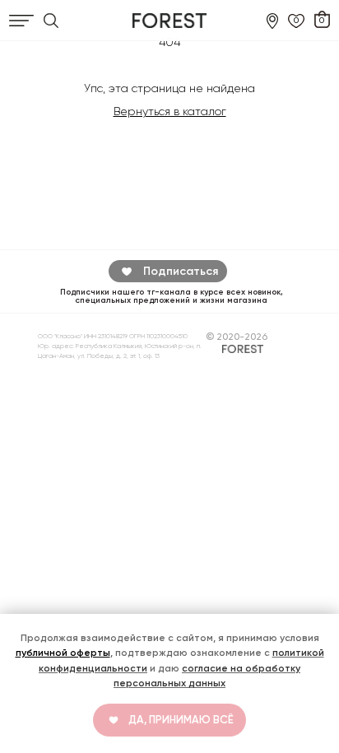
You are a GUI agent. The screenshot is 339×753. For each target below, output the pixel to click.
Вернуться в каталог (170, 111)
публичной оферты (63, 652)
